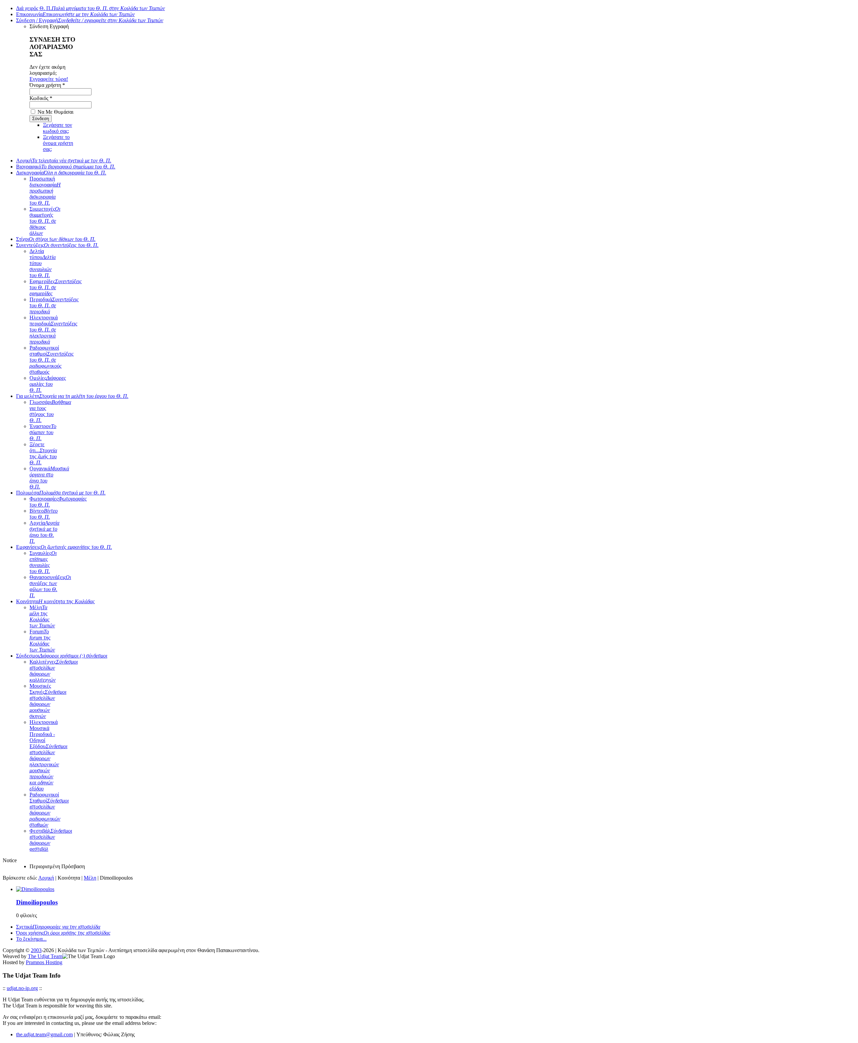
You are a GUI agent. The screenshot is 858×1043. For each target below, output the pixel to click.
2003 (36, 950)
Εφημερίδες (55, 287)
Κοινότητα (55, 601)
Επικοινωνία (75, 14)
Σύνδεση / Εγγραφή (89, 20)
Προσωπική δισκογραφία (45, 191)
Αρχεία (44, 532)
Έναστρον (42, 432)
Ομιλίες (47, 384)
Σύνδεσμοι (61, 656)
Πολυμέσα (61, 493)
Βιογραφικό (65, 166)
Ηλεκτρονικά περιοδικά (53, 330)
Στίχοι (56, 239)
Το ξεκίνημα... (31, 939)
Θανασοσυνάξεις (50, 586)
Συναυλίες (43, 562)
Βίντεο (43, 514)
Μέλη (42, 616)
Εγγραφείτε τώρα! (48, 79)
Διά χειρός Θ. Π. (90, 8)
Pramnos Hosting (44, 962)
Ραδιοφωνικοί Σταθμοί (49, 810)
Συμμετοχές (44, 221)
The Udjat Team (45, 956)
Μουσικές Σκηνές (47, 701)
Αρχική (63, 160)
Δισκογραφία (61, 172)
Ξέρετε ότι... (43, 453)
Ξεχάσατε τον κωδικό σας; (57, 128)
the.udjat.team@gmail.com (44, 1034)
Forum (42, 641)
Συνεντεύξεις (57, 245)
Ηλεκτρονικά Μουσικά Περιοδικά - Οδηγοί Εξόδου (48, 755)
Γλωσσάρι (50, 411)
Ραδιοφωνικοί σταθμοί (51, 360)
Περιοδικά (54, 305)
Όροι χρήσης (63, 933)
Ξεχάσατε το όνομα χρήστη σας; (58, 143)
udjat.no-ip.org (22, 988)
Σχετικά (58, 927)
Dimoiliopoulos (37, 902)
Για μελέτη (72, 396)
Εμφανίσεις (64, 547)
